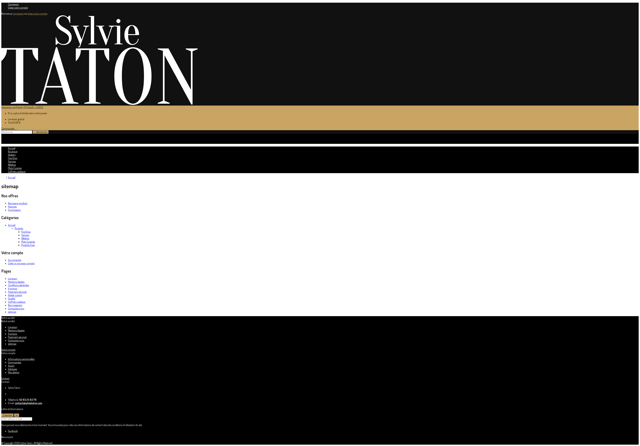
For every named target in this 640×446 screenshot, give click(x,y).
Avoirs (11, 365)
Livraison (12, 278)
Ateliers (12, 154)
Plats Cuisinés (15, 168)
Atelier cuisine (15, 295)
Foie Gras (12, 158)
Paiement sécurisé (17, 292)
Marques (12, 206)
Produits (19, 228)
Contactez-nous (16, 308)
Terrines (12, 161)
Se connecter (14, 260)
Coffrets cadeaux (17, 171)
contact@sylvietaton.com (28, 403)
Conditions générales (18, 285)
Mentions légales (16, 282)
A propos (12, 288)
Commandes (14, 362)
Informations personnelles (21, 359)
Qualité (11, 298)
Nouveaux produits (17, 203)
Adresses (12, 369)
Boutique (12, 151)
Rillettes (12, 164)
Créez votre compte (18, 7)
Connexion (13, 4)
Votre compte (8, 349)
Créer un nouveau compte (21, 263)
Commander (9, 128)
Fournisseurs (14, 210)
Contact (5, 378)
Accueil (11, 225)
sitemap (12, 311)
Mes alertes (13, 372)
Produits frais (28, 245)
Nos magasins (15, 305)
